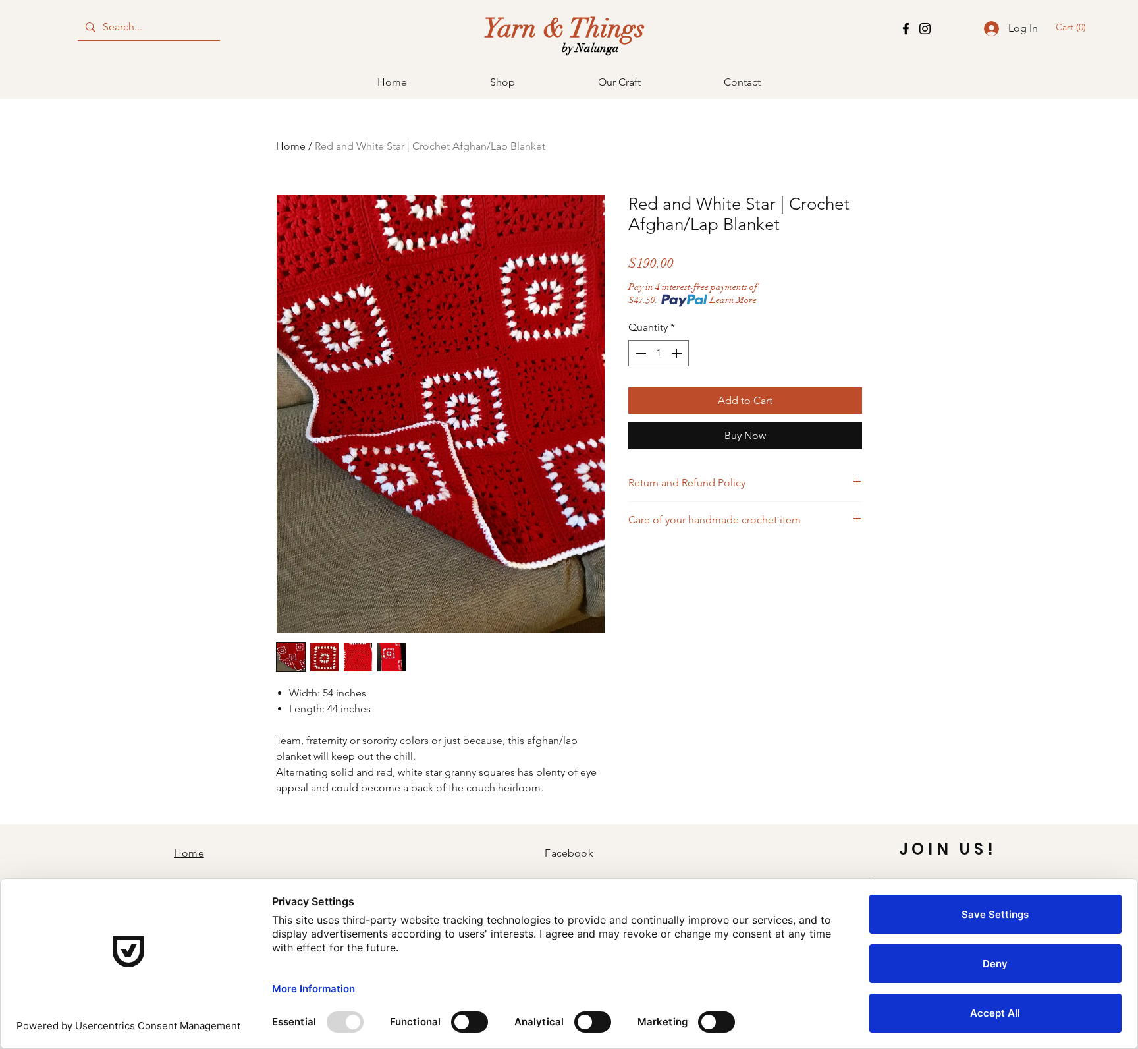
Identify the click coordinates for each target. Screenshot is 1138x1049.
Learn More (733, 300)
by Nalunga (590, 48)
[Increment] (677, 353)
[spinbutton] (658, 353)
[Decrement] (639, 353)
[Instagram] (925, 28)
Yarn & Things (564, 28)
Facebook (569, 853)
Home (291, 146)
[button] (1074, 27)
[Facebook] (905, 28)
